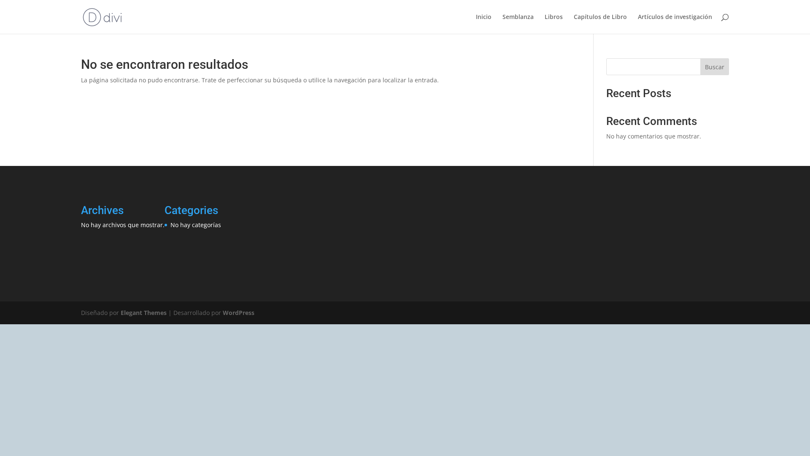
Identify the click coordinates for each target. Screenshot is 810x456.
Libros (554, 17)
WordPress (238, 313)
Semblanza (518, 17)
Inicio (483, 17)
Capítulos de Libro (600, 17)
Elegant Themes (144, 313)
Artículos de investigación (675, 17)
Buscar (714, 67)
